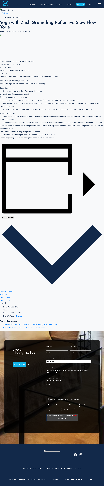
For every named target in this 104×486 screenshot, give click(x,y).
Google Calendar (6, 291)
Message (49, 384)
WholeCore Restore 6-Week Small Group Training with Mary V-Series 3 (31, 325)
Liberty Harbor (15, 4)
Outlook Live (5, 300)
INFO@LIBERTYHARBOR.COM (75, 479)
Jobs (79, 468)
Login (90, 4)
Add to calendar (8, 217)
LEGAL (91, 479)
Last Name (73, 346)
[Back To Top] (100, 482)
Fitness (19, 316)
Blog (57, 468)
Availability (69, 4)
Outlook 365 (5, 297)
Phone (72, 353)
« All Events (4, 13)
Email (48, 353)
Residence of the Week (46, 4)
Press (63, 468)
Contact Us (80, 4)
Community (59, 4)
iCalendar (3, 294)
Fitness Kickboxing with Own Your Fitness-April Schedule (26, 328)
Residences (32, 4)
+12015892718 (56, 479)
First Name (49, 346)
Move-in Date (50, 359)
